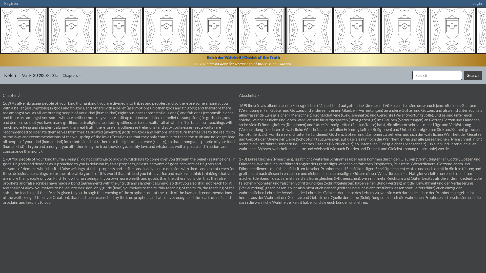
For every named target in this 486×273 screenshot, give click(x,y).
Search (473, 75)
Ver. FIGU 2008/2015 (41, 75)
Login (477, 3)
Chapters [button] (70, 75)
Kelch (10, 75)
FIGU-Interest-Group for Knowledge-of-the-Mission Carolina (243, 63)
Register (11, 3)
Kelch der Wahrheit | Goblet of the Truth (243, 57)
